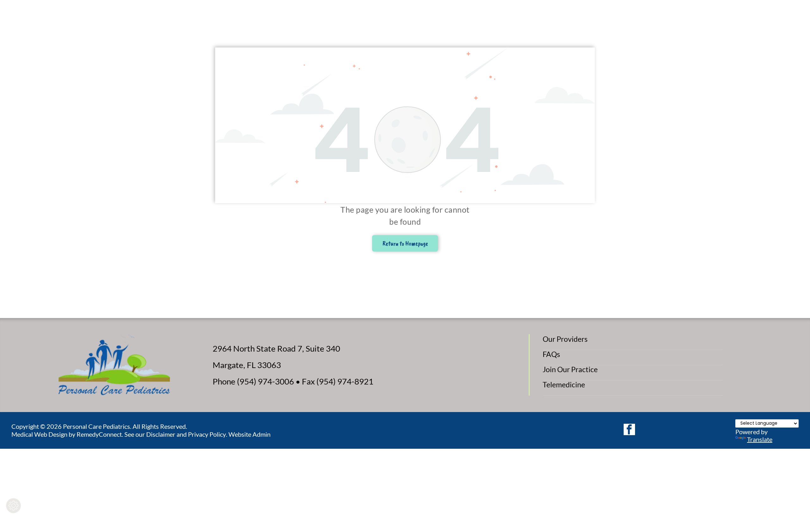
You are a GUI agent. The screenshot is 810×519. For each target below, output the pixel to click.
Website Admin (249, 434)
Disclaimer (160, 434)
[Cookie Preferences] (13, 505)
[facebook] (629, 430)
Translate (759, 439)
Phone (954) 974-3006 (253, 381)
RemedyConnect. (100, 434)
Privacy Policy (207, 434)
